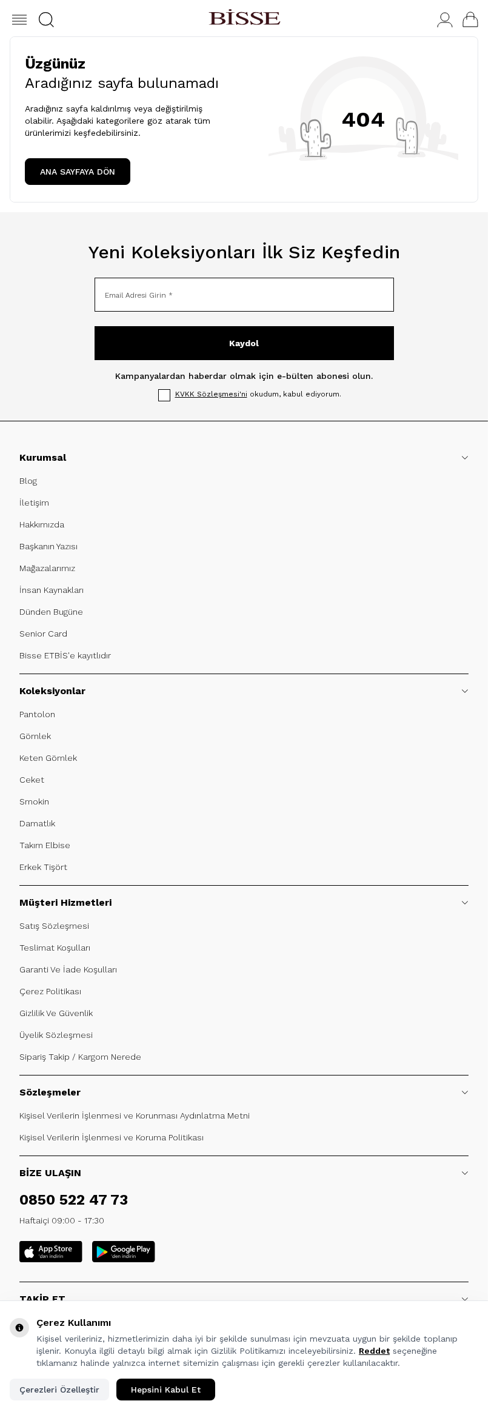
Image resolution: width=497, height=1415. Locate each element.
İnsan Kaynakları (51, 590)
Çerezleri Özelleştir (59, 1389)
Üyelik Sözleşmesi (56, 1035)
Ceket (31, 779)
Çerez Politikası (50, 991)
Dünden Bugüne (51, 612)
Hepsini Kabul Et (166, 1389)
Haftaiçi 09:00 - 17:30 (61, 1220)
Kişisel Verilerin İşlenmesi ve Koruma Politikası (111, 1137)
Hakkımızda (41, 524)
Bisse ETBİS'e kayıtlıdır (65, 655)
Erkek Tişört (43, 867)
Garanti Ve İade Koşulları (68, 969)
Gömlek (35, 736)
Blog (28, 481)
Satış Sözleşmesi (54, 926)
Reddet (374, 1351)
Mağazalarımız (47, 568)
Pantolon (37, 714)
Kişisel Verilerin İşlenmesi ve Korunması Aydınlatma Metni (134, 1115)
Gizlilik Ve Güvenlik (56, 1013)
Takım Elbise (44, 845)
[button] (46, 19)
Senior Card (43, 633)
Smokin (34, 801)
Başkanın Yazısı (48, 546)
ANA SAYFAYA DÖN (77, 171)
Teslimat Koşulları (54, 947)
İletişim (34, 502)
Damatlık (37, 823)
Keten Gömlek (48, 758)
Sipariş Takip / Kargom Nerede (80, 1057)
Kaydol (244, 343)
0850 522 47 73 (73, 1199)
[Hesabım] (445, 19)
